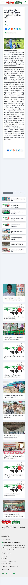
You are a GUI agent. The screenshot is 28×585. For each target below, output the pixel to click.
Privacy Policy (5, 569)
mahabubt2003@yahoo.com (8, 561)
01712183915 (6, 539)
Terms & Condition (13, 566)
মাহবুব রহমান (4, 556)
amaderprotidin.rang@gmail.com (11, 542)
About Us (4, 566)
